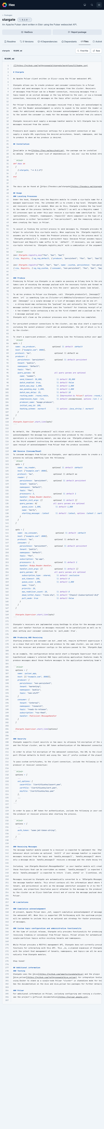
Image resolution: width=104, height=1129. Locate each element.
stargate (8, 20)
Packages (8, 15)
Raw (98, 51)
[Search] (92, 5)
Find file (84, 51)
